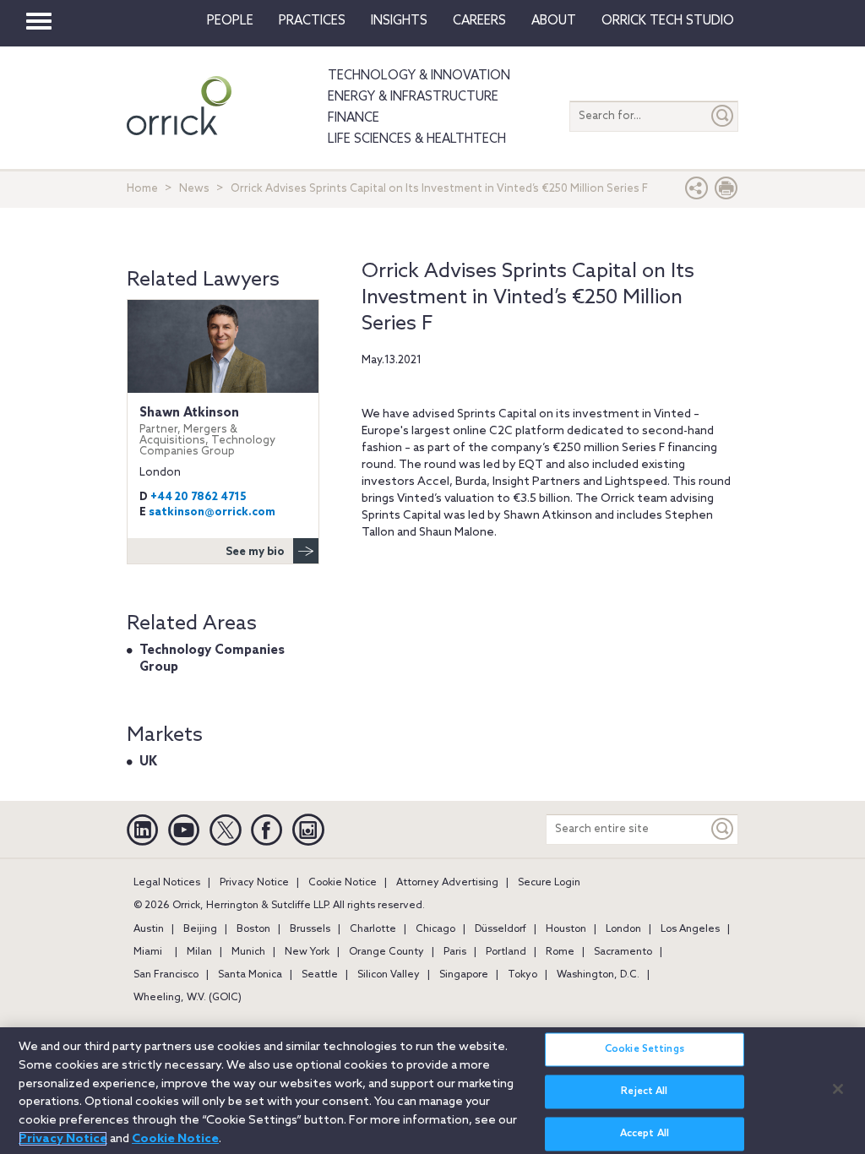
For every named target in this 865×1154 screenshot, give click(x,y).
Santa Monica (250, 975)
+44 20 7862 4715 (198, 497)
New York (307, 952)
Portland (506, 952)
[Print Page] (726, 192)
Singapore (463, 975)
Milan (199, 952)
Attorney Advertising (447, 883)
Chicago (435, 929)
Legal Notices (166, 883)
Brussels (310, 929)
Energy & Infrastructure (413, 97)
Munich (248, 952)
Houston (566, 929)
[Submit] (723, 116)
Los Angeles (690, 929)
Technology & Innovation (419, 76)
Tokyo (522, 975)
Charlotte (373, 929)
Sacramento (623, 952)
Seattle (320, 975)
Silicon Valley (388, 975)
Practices (312, 21)
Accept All (644, 1134)
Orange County (386, 952)
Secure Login (549, 883)
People (230, 21)
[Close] (838, 1089)
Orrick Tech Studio (667, 21)
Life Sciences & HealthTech (417, 139)
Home (142, 188)
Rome (560, 952)
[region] (432, 1090)
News (194, 188)
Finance (353, 118)
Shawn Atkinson (207, 432)
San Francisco (166, 975)
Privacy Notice (254, 883)
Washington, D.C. (598, 975)
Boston (253, 929)
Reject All (644, 1091)
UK (148, 762)
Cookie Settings (644, 1049)
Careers (479, 21)
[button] (697, 192)
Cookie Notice (342, 883)
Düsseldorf (500, 929)
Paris (454, 952)
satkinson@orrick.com (212, 512)
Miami (147, 952)
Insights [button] (399, 21)
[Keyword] (723, 829)
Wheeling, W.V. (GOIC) (187, 998)
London (623, 929)
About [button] (553, 21)
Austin (148, 929)
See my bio (255, 552)
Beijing (200, 929)
